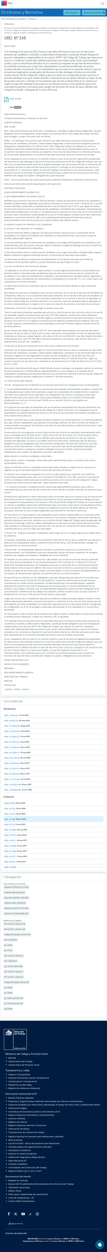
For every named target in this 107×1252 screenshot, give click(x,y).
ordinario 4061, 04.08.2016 (15, 903)
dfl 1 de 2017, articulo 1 (13, 971)
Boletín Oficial (14, 1190)
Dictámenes (9, 708)
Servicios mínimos (16, 1118)
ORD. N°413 (9, 814)
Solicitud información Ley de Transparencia (28, 1078)
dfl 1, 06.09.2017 (10, 961)
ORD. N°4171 (10, 840)
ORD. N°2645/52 (11, 736)
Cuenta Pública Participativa (21, 1201)
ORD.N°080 (9, 803)
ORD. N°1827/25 (11, 742)
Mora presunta (15, 1140)
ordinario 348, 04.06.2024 (14, 892)
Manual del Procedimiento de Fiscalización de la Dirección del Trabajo (41, 1184)
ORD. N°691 (9, 861)
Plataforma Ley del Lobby (20, 1085)
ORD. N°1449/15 (11, 752)
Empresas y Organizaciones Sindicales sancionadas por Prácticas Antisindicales (45, 1101)
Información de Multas (19, 1128)
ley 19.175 (8, 950)
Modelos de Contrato (18, 1180)
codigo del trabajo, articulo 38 (16, 982)
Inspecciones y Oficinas (32, 1241)
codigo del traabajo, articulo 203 (17, 934)
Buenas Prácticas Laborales (21, 1097)
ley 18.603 (8, 987)
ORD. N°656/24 (11, 715)
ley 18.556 (8, 945)
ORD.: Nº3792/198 (12, 784)
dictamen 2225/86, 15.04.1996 (16, 898)
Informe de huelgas (17, 1108)
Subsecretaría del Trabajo (20, 1061)
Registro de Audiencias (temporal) (24, 1088)
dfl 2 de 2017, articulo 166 (14, 924)
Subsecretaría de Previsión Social (23, 1065)
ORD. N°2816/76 (11, 763)
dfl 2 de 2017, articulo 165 (14, 929)
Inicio (3, 19)
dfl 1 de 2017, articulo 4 (13, 956)
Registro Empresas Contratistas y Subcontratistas (31, 1115)
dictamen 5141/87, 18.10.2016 (16, 908)
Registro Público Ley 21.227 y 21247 (24, 1171)
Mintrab (12, 1058)
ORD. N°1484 (10, 851)
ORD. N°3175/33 (11, 758)
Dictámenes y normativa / (17, 19)
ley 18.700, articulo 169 (13, 1003)
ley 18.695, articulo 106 (13, 998)
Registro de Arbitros (17, 1122)
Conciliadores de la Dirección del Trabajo (27, 1167)
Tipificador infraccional (19, 1187)
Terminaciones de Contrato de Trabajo (26, 1132)
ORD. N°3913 (10, 835)
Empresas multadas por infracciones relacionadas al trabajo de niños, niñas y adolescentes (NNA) (54, 1104)
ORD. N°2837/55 (11, 731)
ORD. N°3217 (10, 856)
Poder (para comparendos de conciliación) (28, 1194)
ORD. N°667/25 (11, 720)
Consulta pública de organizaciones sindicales (30, 1146)
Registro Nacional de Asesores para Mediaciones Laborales (36, 1136)
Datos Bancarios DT (17, 1160)
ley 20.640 (8, 1009)
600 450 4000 (33, 1238)
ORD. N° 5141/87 (12, 779)
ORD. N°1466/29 (11, 726)
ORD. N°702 (9, 808)
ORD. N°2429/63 (11, 774)
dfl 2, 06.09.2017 (10, 940)
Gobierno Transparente (19, 1074)
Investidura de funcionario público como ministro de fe (34, 1111)
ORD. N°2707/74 (11, 768)
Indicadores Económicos (19, 1150)
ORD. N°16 (9, 824)
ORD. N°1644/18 (11, 747)
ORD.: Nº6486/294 (12, 790)
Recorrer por (71, 12)
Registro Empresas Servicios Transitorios (27, 1125)
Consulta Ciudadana (17, 1164)
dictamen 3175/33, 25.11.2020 (16, 887)
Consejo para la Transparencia (22, 1081)
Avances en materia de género (22, 1153)
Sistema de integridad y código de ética (26, 1157)
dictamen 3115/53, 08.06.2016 (16, 913)
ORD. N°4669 (10, 829)
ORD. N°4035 (10, 867)
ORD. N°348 (15, 98)
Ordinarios (32, 19)
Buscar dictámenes (93, 12)
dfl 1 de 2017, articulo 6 (13, 977)
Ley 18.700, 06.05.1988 (13, 966)
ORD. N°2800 (10, 846)
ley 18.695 (8, 993)
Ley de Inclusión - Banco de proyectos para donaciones (34, 1143)
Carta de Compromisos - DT (21, 1197)
